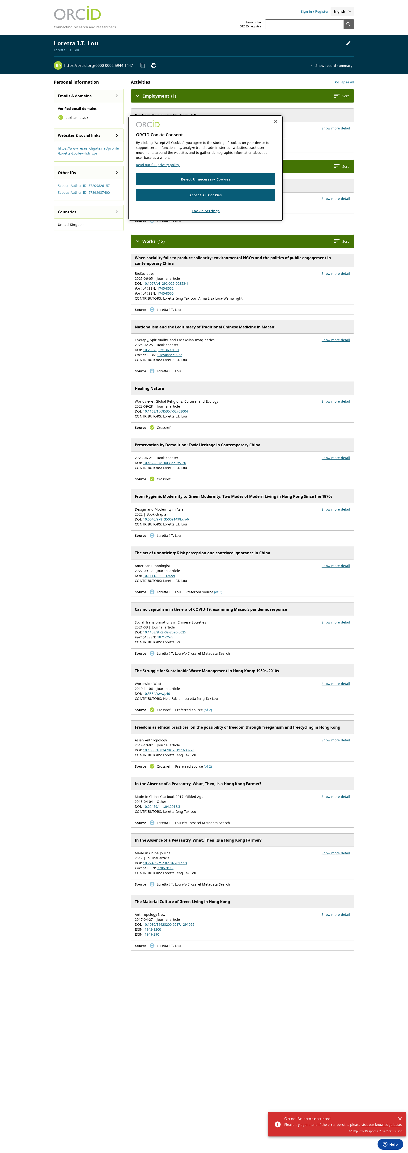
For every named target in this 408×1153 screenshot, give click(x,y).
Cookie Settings (206, 211)
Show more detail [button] (336, 128)
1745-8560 (165, 293)
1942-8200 (153, 929)
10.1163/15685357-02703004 (165, 411)
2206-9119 (165, 868)
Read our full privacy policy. (158, 165)
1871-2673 (165, 637)
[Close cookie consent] (276, 121)
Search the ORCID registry (250, 24)
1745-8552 (165, 288)
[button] (344, 82)
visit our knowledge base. (381, 1124)
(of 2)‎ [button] (208, 710)
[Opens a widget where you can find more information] (390, 1145)
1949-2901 (153, 934)
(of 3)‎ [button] (218, 592)
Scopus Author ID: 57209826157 (84, 185)
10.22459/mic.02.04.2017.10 (165, 863)
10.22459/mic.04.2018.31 (162, 806)
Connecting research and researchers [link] (85, 27)
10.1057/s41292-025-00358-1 (165, 283)
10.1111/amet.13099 (159, 575)
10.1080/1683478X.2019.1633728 (168, 750)
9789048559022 (169, 355)
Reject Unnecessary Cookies (205, 179)
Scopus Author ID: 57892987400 (84, 192)
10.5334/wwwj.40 (156, 693)
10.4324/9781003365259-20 (164, 462)
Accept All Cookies (205, 195)
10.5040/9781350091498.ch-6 (166, 519)
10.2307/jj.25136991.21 (161, 350)
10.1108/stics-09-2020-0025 (164, 632)
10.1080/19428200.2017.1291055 (168, 924)
